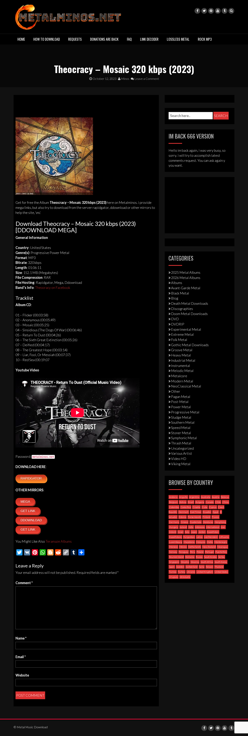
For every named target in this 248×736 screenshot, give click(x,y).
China (225, 502)
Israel (180, 531)
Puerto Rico (221, 551)
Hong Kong (220, 522)
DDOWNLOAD (31, 520)
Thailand (219, 566)
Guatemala (195, 522)
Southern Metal (183, 422)
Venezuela (185, 576)
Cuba (204, 507)
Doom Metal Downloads (189, 314)
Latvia (199, 536)
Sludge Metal (181, 417)
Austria (215, 497)
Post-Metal (180, 401)
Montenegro (220, 542)
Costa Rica (186, 507)
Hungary (173, 527)
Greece (184, 522)
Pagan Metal (180, 396)
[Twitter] (204, 11)
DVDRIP (177, 324)
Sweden (180, 566)
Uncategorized (182, 448)
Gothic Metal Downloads (190, 345)
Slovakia (185, 561)
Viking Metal (180, 464)
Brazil (191, 502)
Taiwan (209, 566)
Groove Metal (181, 350)
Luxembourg (175, 542)
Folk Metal (179, 339)
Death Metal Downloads (189, 303)
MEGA (25, 502)
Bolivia (182, 502)
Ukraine (191, 571)
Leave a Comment (146, 78)
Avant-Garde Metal (185, 288)
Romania (189, 556)
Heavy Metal (181, 355)
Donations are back (104, 39)
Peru (192, 551)
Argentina (194, 497)
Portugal (209, 551)
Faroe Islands (194, 517)
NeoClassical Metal (186, 386)
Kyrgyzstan (189, 536)
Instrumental (180, 365)
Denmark (184, 511)
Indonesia (200, 527)
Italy (187, 531)
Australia (205, 497)
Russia (199, 556)
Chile (218, 502)
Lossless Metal (178, 39)
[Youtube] (218, 11)
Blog (174, 298)
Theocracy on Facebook (52, 287)
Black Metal (180, 293)
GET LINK (28, 511)
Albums (176, 283)
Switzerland (191, 566)
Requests (75, 39)
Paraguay (183, 551)
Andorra (173, 497)
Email (21, 657)
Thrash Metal (181, 443)
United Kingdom (205, 571)
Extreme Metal (182, 334)
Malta (210, 542)
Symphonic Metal (184, 438)
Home (21, 39)
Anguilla (183, 497)
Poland (200, 551)
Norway (173, 551)
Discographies (182, 308)
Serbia (221, 556)
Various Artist (181, 453)
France (215, 517)
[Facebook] (197, 11)
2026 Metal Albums (185, 277)
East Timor (195, 511)
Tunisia (172, 571)
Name (21, 638)
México (183, 546)
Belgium (173, 502)
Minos (125, 78)
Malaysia (200, 542)
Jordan (202, 531)
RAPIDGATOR (31, 478)
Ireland (172, 531)
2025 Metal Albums (185, 272)
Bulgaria (199, 502)
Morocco (173, 546)
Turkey (181, 571)
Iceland (183, 527)
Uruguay (173, 576)
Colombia (174, 507)
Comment (24, 583)
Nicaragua (222, 546)
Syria (201, 566)
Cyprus (212, 507)
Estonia (182, 517)
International (212, 527)
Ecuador (207, 511)
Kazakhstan (213, 531)
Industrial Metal (183, 360)
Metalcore (179, 376)
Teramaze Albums (59, 541)
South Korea (221, 561)
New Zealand (209, 546)
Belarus (225, 497)
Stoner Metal (181, 433)
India (191, 527)
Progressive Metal (185, 412)
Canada (210, 502)
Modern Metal (182, 381)
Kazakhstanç (175, 536)
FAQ (129, 39)
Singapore (174, 561)
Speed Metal (180, 427)
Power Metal (181, 407)
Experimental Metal (186, 329)
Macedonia (189, 542)
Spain (172, 566)
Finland (206, 517)
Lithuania (224, 536)
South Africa (207, 561)
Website (22, 675)
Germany (174, 522)
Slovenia (195, 561)
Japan (194, 531)
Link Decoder (149, 39)
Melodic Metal (182, 370)
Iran (223, 527)
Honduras (208, 522)
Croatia (196, 507)
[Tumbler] (224, 11)
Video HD (178, 458)
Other (175, 391)
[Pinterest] (211, 11)
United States (221, 571)
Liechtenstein (211, 536)
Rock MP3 (205, 39)
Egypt (215, 511)
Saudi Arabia (210, 556)
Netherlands (194, 546)
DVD (175, 319)
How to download (46, 39)
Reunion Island (176, 556)
